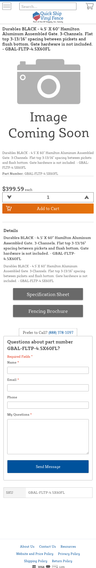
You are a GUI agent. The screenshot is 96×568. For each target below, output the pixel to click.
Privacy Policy (69, 554)
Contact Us (47, 546)
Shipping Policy (35, 561)
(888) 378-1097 (60, 332)
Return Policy (62, 561)
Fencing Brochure (48, 311)
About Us (27, 546)
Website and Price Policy (34, 554)
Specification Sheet (48, 294)
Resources (68, 546)
